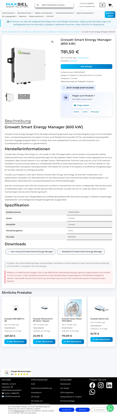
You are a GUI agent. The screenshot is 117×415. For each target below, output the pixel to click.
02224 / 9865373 (11, 393)
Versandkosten (83, 58)
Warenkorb (65, 384)
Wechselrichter (14, 32)
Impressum (36, 392)
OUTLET (50, 16)
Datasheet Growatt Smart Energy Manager (82, 252)
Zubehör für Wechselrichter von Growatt (63, 32)
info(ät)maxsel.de (12, 396)
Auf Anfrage (86, 66)
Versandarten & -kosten (71, 397)
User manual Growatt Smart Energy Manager (32, 252)
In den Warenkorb (15, 341)
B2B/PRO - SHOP (110, 14)
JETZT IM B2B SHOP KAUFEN (78, 88)
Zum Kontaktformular (86, 6)
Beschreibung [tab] (18, 121)
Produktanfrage (67, 401)
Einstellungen (18, 411)
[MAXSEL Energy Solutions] (16, 5)
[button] (16, 16)
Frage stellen (83, 105)
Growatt (74, 78)
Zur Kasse (64, 388)
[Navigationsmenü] (102, 5)
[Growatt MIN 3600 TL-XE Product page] (15, 308)
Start (4, 32)
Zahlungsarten (67, 392)
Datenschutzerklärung (41, 388)
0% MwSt (35, 397)
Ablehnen (82, 410)
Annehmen (66, 410)
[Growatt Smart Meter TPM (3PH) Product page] (73, 308)
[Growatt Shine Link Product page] (102, 308)
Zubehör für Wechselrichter (34, 32)
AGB (33, 384)
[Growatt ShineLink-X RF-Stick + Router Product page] (44, 308)
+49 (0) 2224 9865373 (86, 3)
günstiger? (73, 61)
